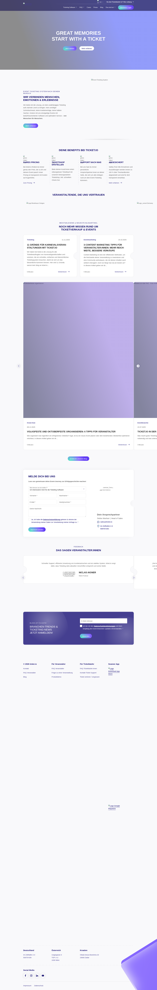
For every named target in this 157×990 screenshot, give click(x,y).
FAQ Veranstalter (29, 673)
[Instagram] (31, 975)
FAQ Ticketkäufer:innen (88, 668)
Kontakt (26, 668)
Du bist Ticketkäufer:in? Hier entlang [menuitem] (119, 2)
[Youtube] (43, 975)
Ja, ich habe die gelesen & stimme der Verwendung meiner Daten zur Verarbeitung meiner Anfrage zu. (54, 521)
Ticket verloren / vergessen (89, 677)
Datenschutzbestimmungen (104, 626)
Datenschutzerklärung (51, 519)
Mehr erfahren (87, 48)
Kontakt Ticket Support (88, 673)
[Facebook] (25, 975)
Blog (25, 677)
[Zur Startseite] (28, 5)
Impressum (27, 986)
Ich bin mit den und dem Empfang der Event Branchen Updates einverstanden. (103, 627)
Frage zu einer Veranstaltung (62, 673)
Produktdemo (56, 677)
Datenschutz (38, 986)
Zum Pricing (27, 183)
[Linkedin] (37, 975)
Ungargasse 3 (57, 955)
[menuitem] (69, 7)
